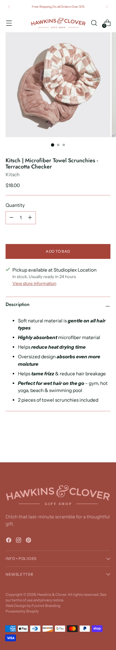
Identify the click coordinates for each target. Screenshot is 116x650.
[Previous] (9, 7)
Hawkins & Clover (51, 594)
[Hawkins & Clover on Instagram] (19, 541)
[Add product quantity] (30, 218)
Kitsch (12, 174)
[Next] (107, 7)
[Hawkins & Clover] (58, 23)
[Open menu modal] (8, 22)
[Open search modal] (94, 22)
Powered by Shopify (22, 611)
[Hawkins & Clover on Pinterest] (29, 541)
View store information (34, 283)
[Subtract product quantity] (11, 218)
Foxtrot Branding (46, 605)
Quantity (15, 205)
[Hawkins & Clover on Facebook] (9, 541)
